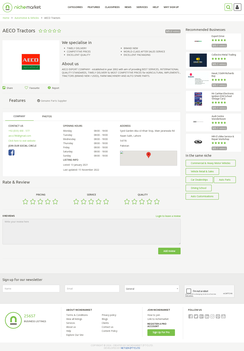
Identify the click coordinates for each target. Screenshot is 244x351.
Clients (105, 322)
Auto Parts (225, 179)
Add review (169, 251)
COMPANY (19, 116)
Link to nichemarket (158, 318)
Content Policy (109, 330)
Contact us (107, 326)
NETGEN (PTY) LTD (130, 348)
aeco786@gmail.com (19, 135)
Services (70, 322)
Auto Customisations (202, 196)
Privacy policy (109, 315)
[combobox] (151, 288)
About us (71, 326)
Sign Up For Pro (161, 332)
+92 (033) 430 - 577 (19, 130)
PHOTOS (47, 116)
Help (68, 330)
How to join (153, 315)
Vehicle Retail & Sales (202, 171)
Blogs (105, 318)
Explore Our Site (74, 334)
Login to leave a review (168, 216)
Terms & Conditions (77, 315)
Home (6, 17)
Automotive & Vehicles (27, 17)
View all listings (74, 318)
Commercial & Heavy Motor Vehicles (210, 163)
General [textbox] (130, 288)
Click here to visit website (22, 140)
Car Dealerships (199, 179)
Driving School (198, 188)
